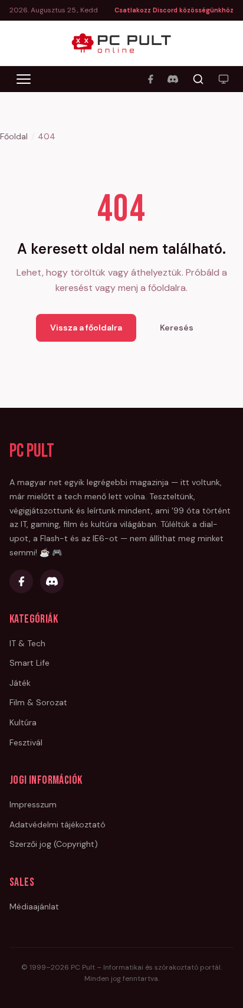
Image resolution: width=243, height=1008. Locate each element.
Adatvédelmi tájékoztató (57, 824)
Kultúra (23, 722)
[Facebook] (150, 79)
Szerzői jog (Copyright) (53, 844)
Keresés (176, 327)
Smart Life (29, 662)
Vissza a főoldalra (86, 327)
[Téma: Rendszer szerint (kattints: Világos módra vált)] (224, 79)
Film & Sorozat (38, 702)
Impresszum (33, 804)
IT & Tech (27, 643)
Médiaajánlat (34, 906)
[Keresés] (198, 79)
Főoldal (14, 136)
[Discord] (173, 79)
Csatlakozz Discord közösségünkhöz (174, 10)
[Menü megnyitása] (23, 79)
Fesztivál (25, 742)
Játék (20, 683)
